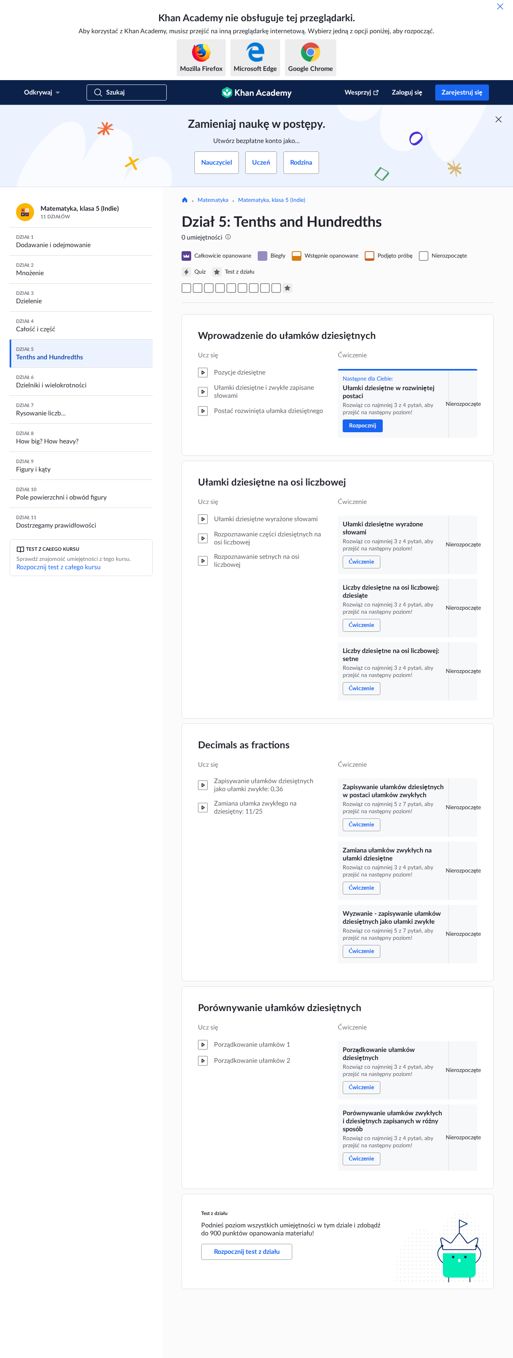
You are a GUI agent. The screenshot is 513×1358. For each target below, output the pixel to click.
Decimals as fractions (244, 745)
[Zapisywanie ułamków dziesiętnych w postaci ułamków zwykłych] (231, 288)
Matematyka (213, 200)
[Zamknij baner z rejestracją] (499, 119)
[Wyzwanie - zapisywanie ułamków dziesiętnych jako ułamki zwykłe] (254, 288)
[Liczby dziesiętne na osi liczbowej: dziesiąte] (209, 288)
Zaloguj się (407, 92)
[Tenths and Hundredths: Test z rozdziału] (287, 288)
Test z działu (214, 1213)
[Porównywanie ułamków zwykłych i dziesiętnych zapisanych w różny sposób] (276, 288)
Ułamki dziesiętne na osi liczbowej (272, 483)
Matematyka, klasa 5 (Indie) (271, 200)
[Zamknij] (500, 6)
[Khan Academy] (257, 93)
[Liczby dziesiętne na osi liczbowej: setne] (220, 288)
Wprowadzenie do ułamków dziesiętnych (287, 336)
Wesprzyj (358, 92)
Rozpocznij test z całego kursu (58, 567)
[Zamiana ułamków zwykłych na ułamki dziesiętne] (242, 288)
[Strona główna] (185, 201)
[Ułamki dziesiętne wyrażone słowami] (197, 288)
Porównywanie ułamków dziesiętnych (280, 1008)
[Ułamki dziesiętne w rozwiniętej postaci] (186, 288)
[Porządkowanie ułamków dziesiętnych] (265, 288)
